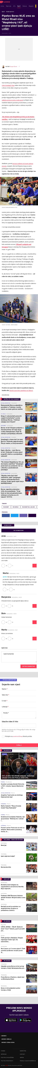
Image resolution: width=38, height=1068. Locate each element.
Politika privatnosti (7, 1061)
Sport (3, 11)
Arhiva (22, 1057)
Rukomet (6, 507)
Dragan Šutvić (13, 66)
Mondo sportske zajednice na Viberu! (21, 390)
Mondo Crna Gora (8, 1042)
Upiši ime (4, 648)
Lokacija (5, 707)
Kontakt (22, 1054)
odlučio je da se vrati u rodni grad (12, 100)
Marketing (23, 1051)
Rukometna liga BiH (28, 507)
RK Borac (16, 507)
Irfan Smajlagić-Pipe (8, 85)
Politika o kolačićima (7, 1057)
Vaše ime (5, 695)
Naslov (5, 689)
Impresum (3, 1054)
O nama (3, 1051)
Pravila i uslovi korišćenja (28, 1061)
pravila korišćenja (18, 736)
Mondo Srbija (6, 1039)
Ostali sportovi (10, 11)
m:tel (6, 1065)
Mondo (4, 1036)
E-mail (4, 701)
